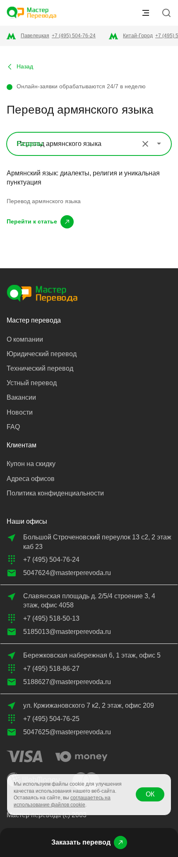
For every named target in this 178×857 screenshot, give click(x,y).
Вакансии (21, 397)
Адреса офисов (31, 478)
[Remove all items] (145, 144)
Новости (20, 412)
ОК (150, 794)
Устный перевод (32, 382)
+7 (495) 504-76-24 (74, 36)
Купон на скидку (31, 463)
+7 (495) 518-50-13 (51, 618)
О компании (25, 339)
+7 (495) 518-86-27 (51, 668)
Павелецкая (35, 36)
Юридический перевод (42, 353)
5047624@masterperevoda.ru (67, 572)
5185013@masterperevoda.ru (67, 631)
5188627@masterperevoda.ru (67, 681)
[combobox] (89, 143)
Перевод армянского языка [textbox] (59, 143)
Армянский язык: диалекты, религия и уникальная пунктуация (83, 178)
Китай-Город (138, 36)
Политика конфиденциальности (55, 493)
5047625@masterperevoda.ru (67, 732)
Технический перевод (40, 368)
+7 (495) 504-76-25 (51, 718)
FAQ (13, 426)
